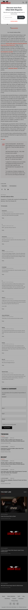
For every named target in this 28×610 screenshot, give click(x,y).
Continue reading (14, 21)
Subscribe (21, 17)
